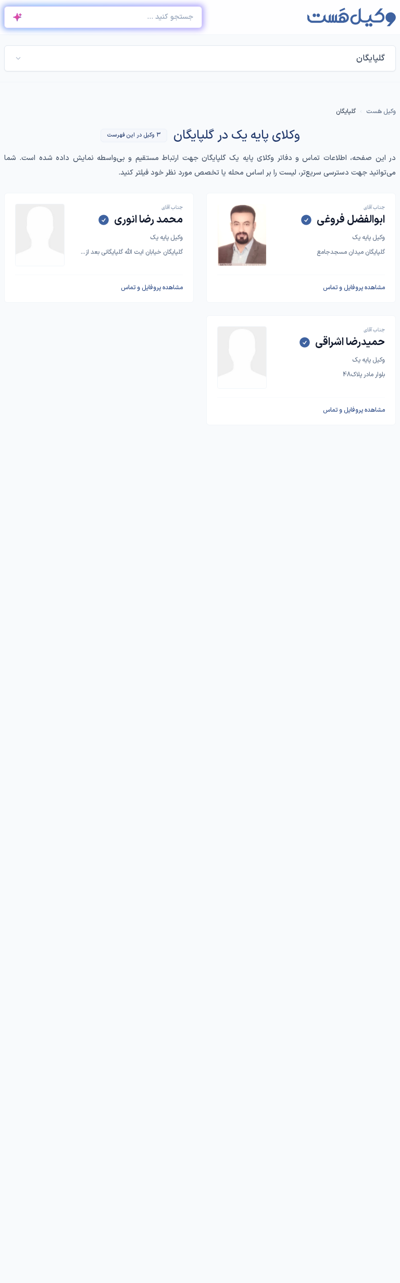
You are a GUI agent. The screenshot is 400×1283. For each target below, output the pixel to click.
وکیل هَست (381, 111)
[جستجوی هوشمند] (17, 17)
